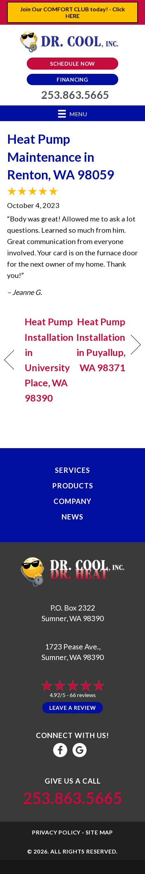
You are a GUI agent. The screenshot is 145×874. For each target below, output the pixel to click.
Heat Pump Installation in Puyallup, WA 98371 (100, 344)
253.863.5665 (72, 798)
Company (72, 501)
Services (72, 470)
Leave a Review (72, 707)
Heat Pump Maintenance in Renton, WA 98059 (60, 156)
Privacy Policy (56, 832)
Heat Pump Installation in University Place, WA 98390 (49, 360)
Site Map (99, 832)
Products (72, 485)
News (72, 516)
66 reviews (83, 694)
